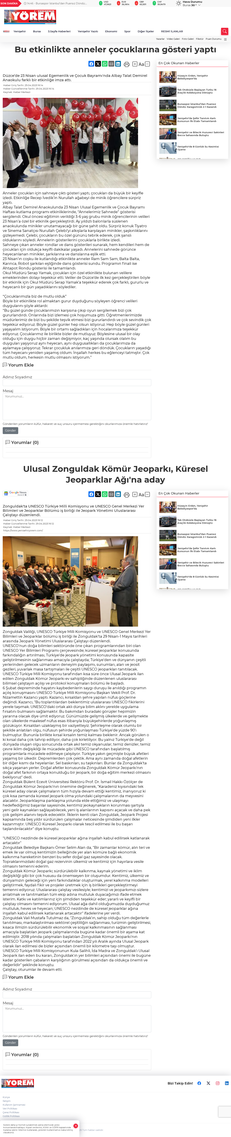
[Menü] (225, 39)
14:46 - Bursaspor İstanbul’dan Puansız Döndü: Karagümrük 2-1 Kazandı (54, 3)
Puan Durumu (213, 39)
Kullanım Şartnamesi (14, 1104)
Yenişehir (20, 31)
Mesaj (8, 391)
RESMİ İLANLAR (172, 31)
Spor (127, 31)
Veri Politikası (10, 1108)
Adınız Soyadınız (17, 377)
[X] (208, 1083)
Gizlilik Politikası (11, 1116)
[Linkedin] (226, 1083)
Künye (6, 1097)
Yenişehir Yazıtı (88, 31)
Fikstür (200, 39)
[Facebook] (199, 1083)
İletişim (7, 1101)
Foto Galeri (188, 39)
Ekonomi (111, 31)
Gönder (10, 430)
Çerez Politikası (11, 1112)
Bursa (37, 31)
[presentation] (90, 3)
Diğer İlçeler (146, 31)
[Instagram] (217, 1083)
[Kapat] (76, 1126)
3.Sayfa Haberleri (59, 31)
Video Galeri (173, 39)
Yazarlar (160, 39)
